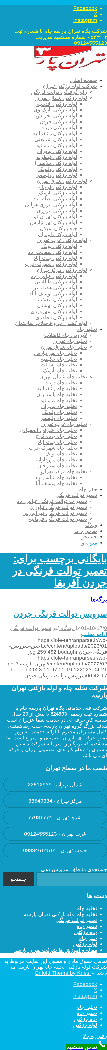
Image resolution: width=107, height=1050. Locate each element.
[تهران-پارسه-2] (69, 69)
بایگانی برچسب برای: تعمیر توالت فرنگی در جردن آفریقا (59, 571)
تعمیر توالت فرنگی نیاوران (58, 507)
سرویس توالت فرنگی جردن (60, 613)
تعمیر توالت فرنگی (30, 628)
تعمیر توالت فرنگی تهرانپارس (54, 513)
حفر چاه (88, 938)
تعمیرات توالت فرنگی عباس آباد (52, 501)
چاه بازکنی (85, 932)
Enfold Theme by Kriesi (63, 973)
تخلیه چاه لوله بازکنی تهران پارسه (60, 914)
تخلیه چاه (87, 908)
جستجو (18, 879)
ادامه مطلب (94, 634)
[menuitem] (50, 80)
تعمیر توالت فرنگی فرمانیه (58, 519)
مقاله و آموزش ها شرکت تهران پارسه (55, 950)
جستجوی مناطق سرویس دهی (74, 869)
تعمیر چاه (87, 926)
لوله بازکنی (85, 944)
